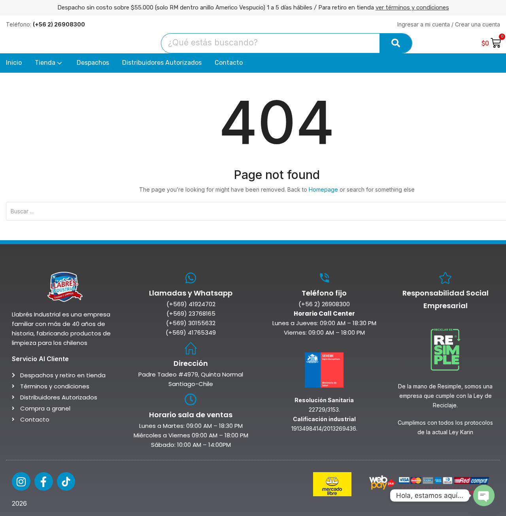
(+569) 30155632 (190, 323)
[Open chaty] (484, 495)
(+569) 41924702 (190, 304)
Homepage (323, 189)
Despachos (93, 62)
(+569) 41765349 (191, 332)
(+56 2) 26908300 (324, 304)
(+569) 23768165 (190, 313)
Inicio (14, 62)
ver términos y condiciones (412, 7)
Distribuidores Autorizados (162, 62)
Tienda (46, 62)
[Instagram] (21, 481)
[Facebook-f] (43, 481)
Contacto (229, 62)
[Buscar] (396, 43)
